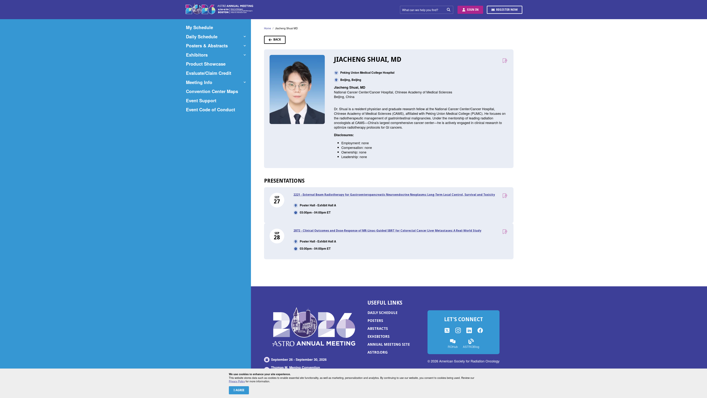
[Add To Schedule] (505, 61)
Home (267, 28)
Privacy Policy (237, 381)
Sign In (473, 9)
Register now (507, 11)
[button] (215, 36)
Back (279, 41)
